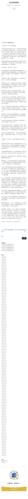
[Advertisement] (14, 24)
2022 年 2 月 (4, 340)
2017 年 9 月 (4, 422)
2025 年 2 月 (4, 284)
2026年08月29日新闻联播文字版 (8, 245)
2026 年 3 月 (4, 263)
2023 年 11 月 (4, 307)
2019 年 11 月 (4, 382)
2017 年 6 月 (4, 427)
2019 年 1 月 (4, 397)
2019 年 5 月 (4, 391)
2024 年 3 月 (4, 301)
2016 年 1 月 (4, 453)
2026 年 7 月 (4, 257)
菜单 (14, 8)
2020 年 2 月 (4, 377)
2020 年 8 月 (4, 368)
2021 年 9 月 (4, 347)
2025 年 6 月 (4, 277)
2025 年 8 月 (4, 274)
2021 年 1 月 (4, 360)
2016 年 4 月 (4, 449)
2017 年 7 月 (4, 425)
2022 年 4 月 (4, 337)
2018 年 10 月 (4, 402)
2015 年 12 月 (4, 455)
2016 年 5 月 (4, 447)
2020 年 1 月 (4, 379)
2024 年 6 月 (4, 296)
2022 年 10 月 (4, 327)
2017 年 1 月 (4, 435)
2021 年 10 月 (4, 346)
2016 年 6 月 (4, 445)
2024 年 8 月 (4, 293)
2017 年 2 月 (4, 433)
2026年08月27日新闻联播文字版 (8, 248)
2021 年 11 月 (4, 344)
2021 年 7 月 (4, 351)
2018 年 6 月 (4, 408)
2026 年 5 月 (4, 260)
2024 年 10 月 (4, 290)
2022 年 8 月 (4, 330)
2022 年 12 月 (4, 324)
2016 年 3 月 (4, 450)
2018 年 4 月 (4, 411)
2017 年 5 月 (4, 428)
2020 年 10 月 (4, 365)
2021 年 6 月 (4, 352)
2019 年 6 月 (4, 389)
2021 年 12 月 (4, 343)
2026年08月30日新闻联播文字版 (8, 244)
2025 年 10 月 (4, 271)
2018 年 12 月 (4, 399)
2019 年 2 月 (4, 396)
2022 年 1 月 (4, 341)
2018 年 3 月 (4, 413)
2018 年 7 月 (4, 407)
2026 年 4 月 (4, 262)
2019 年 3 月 (4, 394)
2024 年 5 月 (4, 298)
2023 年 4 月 (4, 318)
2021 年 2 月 (4, 358)
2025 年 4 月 (4, 281)
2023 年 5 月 (4, 316)
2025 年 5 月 (4, 279)
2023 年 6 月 (4, 315)
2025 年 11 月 (4, 270)
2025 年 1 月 (4, 285)
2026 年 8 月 (4, 256)
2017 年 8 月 (4, 424)
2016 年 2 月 (4, 452)
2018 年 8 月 (4, 405)
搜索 (2, 236)
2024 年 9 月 (4, 291)
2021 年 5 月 (4, 354)
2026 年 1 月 (4, 267)
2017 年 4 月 (4, 430)
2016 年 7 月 (4, 444)
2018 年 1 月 (4, 416)
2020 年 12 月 (4, 361)
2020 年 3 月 (4, 375)
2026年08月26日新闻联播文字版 (8, 250)
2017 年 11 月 (4, 419)
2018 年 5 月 (4, 410)
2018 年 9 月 (4, 403)
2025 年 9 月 (4, 273)
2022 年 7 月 (4, 332)
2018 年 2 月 (4, 414)
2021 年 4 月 (4, 355)
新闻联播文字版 (4, 460)
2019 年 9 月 (4, 385)
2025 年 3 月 (4, 282)
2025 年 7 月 (4, 276)
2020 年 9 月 (4, 366)
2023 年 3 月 (4, 319)
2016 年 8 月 (4, 442)
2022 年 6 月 (4, 333)
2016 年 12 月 (4, 436)
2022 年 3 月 (4, 338)
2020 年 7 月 (4, 369)
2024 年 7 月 (4, 295)
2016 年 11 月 (4, 438)
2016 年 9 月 (4, 441)
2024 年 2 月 (4, 302)
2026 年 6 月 (4, 259)
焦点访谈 (16, 221)
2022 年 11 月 (4, 326)
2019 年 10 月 (4, 383)
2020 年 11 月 (4, 363)
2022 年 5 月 (4, 335)
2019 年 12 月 (4, 380)
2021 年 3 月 (4, 357)
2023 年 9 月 (4, 310)
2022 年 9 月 (4, 329)
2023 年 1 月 (4, 323)
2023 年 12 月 (4, 305)
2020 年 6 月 (4, 371)
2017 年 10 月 (4, 421)
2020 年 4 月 (4, 374)
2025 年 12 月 (4, 268)
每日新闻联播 (14, 3)
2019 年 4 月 (4, 393)
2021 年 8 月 (4, 349)
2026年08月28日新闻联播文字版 (8, 247)
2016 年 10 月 (4, 439)
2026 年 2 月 (4, 265)
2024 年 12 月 (4, 287)
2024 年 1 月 (4, 304)
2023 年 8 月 (4, 312)
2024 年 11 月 (4, 288)
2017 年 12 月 (4, 417)
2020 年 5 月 (4, 372)
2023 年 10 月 (4, 309)
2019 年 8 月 (4, 386)
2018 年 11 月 (4, 400)
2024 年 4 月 (4, 299)
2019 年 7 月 (4, 388)
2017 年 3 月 (4, 431)
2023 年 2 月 (4, 321)
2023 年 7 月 (4, 313)
